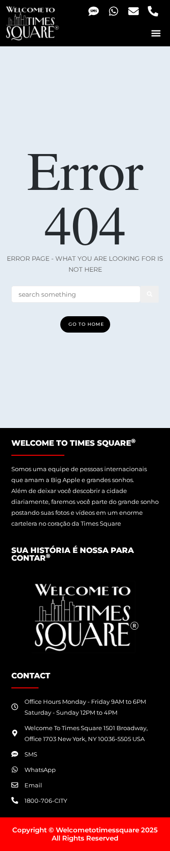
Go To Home (86, 324)
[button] (155, 32)
